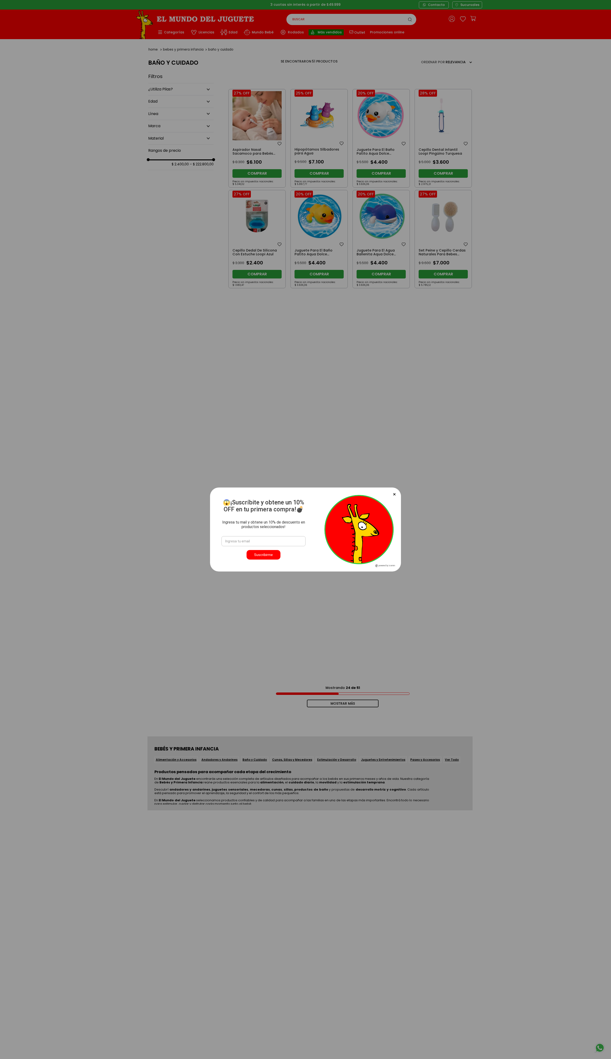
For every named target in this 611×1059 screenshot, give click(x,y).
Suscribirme (263, 555)
